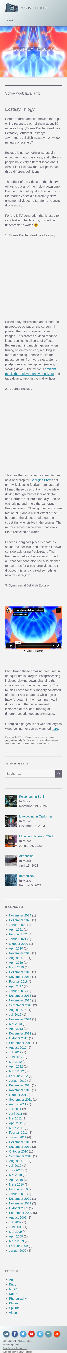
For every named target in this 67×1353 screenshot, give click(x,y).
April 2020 (16, 948)
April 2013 (16, 1028)
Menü (10, 21)
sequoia (54, 740)
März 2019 (16, 967)
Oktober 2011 (18, 1094)
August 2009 (17, 1217)
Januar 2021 (17, 939)
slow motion (10, 743)
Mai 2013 (15, 1024)
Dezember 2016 (20, 995)
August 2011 (17, 1104)
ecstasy (51, 737)
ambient (43, 737)
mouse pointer (43, 740)
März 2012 (16, 1071)
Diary (12, 1284)
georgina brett (11, 740)
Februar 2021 (18, 934)
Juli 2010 (15, 1165)
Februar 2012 (18, 1076)
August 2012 (17, 1047)
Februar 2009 (18, 1246)
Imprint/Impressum (11, 1344)
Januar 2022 (17, 925)
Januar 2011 (17, 1137)
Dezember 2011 (20, 1085)
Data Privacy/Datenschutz (15, 1348)
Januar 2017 (17, 991)
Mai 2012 (15, 1061)
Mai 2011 (15, 1118)
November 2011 (20, 1090)
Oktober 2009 (18, 1208)
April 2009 (16, 1236)
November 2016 (20, 1000)
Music (28, 737)
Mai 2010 (15, 1175)
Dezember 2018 (20, 972)
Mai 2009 (15, 1231)
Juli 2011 (15, 1109)
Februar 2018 (18, 981)
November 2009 (20, 1203)
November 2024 (20, 915)
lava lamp (31, 740)
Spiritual (14, 1308)
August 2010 (17, 1161)
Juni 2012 (15, 1057)
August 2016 (17, 1010)
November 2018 (20, 976)
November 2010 (20, 1146)
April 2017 (16, 986)
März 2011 (16, 1128)
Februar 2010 (18, 1189)
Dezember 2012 (20, 1033)
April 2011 (16, 1123)
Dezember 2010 (20, 1142)
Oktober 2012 (18, 1038)
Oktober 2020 (18, 943)
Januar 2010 (17, 1194)
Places (13, 1303)
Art (11, 1279)
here (55, 728)
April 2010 (16, 1179)
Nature (13, 1294)
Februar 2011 (18, 1132)
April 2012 (16, 1066)
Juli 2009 (15, 1222)
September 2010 (20, 1156)
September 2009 (20, 1213)
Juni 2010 (15, 1170)
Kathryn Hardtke (24, 1352)
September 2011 (20, 1099)
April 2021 (16, 929)
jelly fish (22, 740)
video (19, 743)
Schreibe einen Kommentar (37, 743)
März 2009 (16, 1241)
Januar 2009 (17, 1250)
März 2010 (16, 1184)
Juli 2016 (15, 1014)
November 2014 (20, 1019)
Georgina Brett (40, 480)
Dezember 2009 (20, 1198)
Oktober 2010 (18, 1151)
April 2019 (16, 962)
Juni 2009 (15, 1227)
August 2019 (17, 958)
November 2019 (20, 953)
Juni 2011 (15, 1113)
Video (34, 737)
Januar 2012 (17, 1080)
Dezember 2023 (20, 920)
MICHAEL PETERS (34, 8)
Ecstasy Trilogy (20, 109)
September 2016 (20, 1005)
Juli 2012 (15, 1052)
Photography (18, 1298)
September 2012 (20, 1043)
